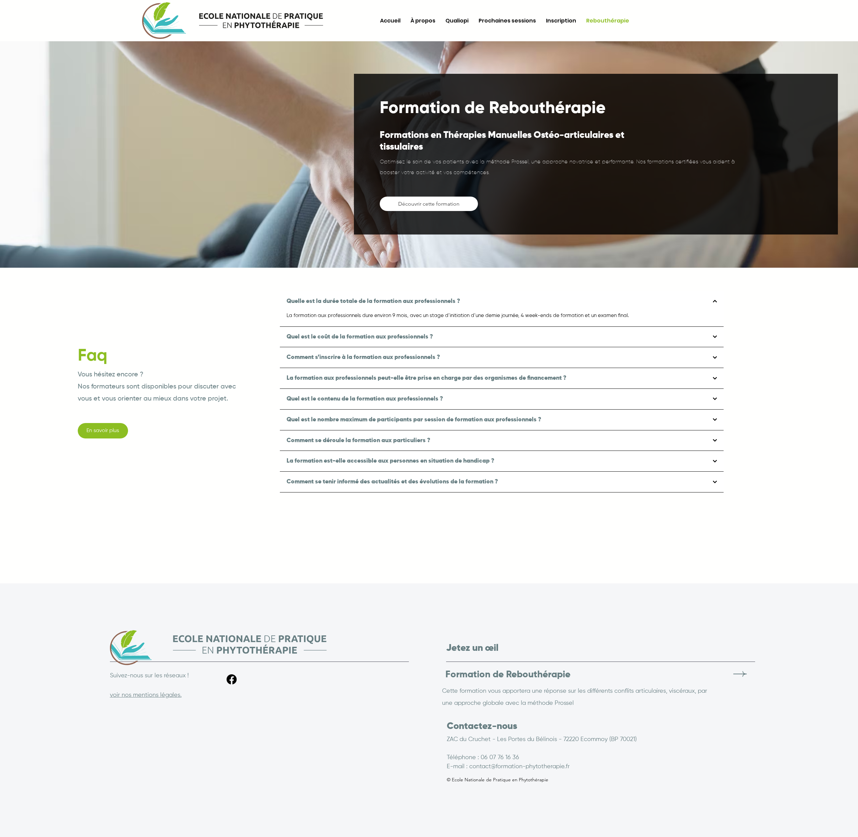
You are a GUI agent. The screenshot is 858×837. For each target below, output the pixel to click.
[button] (103, 430)
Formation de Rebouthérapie (507, 674)
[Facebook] (232, 679)
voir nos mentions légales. (146, 695)
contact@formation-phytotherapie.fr (519, 767)
